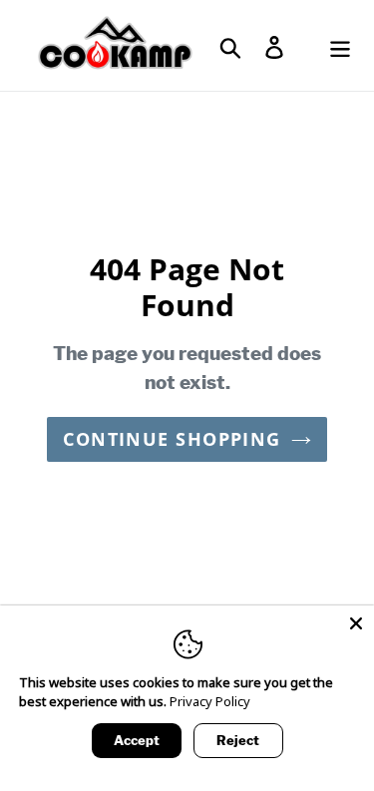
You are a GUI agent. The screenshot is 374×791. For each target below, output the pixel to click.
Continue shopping (171, 439)
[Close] (356, 623)
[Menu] (340, 45)
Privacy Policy (210, 701)
